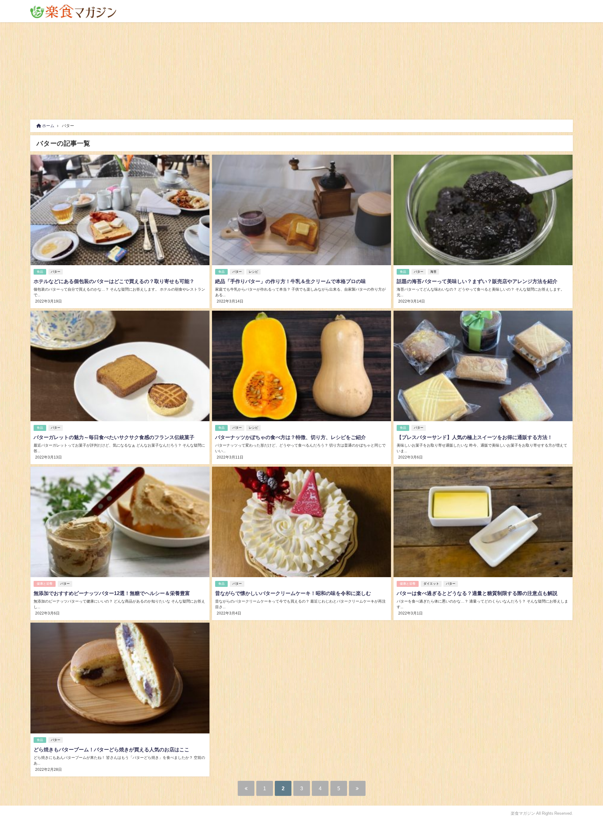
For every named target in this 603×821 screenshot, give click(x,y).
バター (55, 271)
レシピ (253, 271)
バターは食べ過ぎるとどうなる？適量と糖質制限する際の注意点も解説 (477, 593)
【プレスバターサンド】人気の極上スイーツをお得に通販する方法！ (474, 437)
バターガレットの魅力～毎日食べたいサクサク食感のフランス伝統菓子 (114, 437)
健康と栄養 (44, 583)
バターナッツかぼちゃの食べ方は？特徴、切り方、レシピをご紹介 (290, 437)
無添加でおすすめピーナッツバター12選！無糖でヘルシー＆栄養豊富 (112, 593)
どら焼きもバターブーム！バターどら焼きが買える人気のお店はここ (111, 749)
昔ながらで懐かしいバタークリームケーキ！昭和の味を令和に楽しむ (293, 593)
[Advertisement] (301, 69)
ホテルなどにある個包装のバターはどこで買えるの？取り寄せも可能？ (114, 281)
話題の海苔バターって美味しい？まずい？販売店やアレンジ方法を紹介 (477, 281)
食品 (40, 271)
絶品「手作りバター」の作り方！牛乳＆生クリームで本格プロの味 (290, 281)
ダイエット (431, 583)
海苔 (433, 271)
